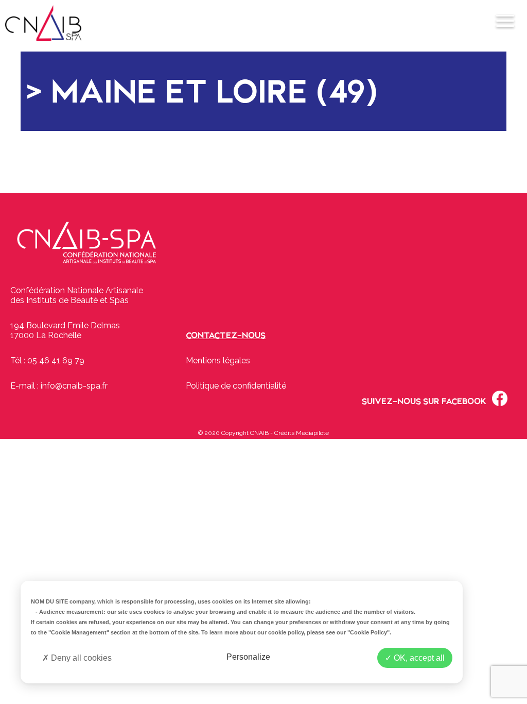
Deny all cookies (80, 657)
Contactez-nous (226, 335)
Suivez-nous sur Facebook (424, 401)
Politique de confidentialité (236, 386)
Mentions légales (218, 360)
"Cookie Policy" (368, 632)
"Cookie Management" (78, 632)
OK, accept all (418, 657)
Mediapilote (312, 433)
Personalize (248, 656)
